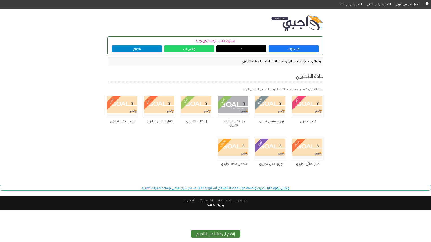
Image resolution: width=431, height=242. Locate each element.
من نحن (242, 200)
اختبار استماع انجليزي (160, 121)
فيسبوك (293, 49)
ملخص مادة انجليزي (234, 164)
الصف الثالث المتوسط (272, 61)
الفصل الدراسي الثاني (379, 4)
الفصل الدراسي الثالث (350, 4)
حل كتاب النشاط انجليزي (234, 123)
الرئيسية (427, 3)
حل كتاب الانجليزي (197, 121)
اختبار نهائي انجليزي (308, 164)
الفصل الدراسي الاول (408, 4)
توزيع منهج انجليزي (271, 121)
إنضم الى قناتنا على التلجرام (215, 234)
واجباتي (316, 61)
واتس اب (189, 49)
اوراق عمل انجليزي (271, 164)
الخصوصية (225, 200)
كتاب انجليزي (308, 121)
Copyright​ (206, 200)
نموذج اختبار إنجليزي (123, 121)
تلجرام (137, 49)
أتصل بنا (189, 200)
